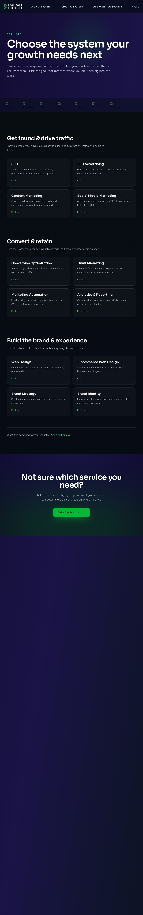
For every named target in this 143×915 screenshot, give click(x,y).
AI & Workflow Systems (107, 6)
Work (135, 6)
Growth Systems (41, 6)
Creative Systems (72, 6)
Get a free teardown (71, 512)
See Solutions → (60, 434)
